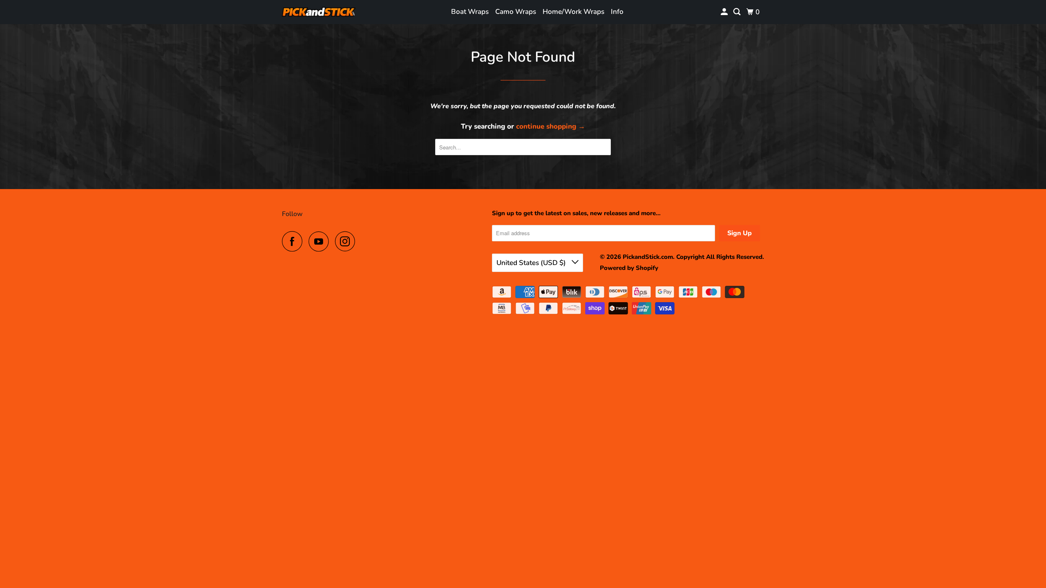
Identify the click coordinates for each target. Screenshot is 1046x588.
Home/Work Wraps (573, 11)
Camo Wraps (515, 11)
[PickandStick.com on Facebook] (294, 241)
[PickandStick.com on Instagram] (347, 241)
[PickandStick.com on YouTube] (320, 241)
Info (617, 11)
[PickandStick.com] (318, 12)
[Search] (737, 12)
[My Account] (725, 12)
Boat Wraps (470, 11)
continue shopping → (550, 126)
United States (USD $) (532, 262)
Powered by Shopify (629, 268)
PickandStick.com (648, 257)
